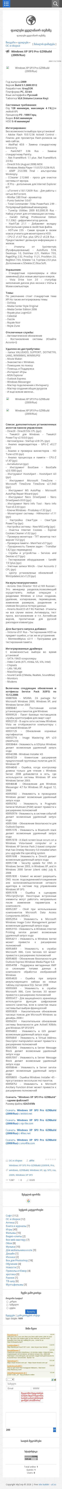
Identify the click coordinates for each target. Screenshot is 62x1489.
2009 (11, 1174)
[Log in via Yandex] (44, 1201)
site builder (44, 1484)
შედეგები (10, 1315)
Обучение (11, 1264)
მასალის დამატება (44, 44)
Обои (9, 1243)
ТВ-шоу (10, 1281)
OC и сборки (13, 45)
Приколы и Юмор (16, 1270)
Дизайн (10, 1253)
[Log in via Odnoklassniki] (39, 1201)
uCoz (53, 1484)
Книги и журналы (16, 1226)
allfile (31, 1160)
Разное (10, 1277)
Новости (11, 1267)
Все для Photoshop (17, 1260)
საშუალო (14, 1304)
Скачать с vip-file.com (31, 1122)
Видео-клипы (14, 1236)
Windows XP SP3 (24, 1174)
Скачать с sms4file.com (31, 1141)
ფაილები (23, 42)
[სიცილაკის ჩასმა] (55, 1379)
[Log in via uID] (18, 1201)
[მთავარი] (31, 24)
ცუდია (12, 1307)
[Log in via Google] (28, 1201)
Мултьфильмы (14, 1284)
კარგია (13, 1301)
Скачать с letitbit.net (31, 1112)
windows (13, 1170)
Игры (9, 1229)
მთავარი (11, 42)
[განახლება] (52, 1379)
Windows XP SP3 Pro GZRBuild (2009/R (29, 1165)
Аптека (10, 1222)
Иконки (10, 1257)
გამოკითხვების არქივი (28, 1315)
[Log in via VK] (33, 1201)
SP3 (49, 1170)
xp (45, 1170)
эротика (11, 1274)
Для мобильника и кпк (19, 1250)
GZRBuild (24, 1170)
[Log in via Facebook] (23, 1201)
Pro (52, 1165)
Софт (9, 1215)
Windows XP (36, 1170)
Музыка (10, 1246)
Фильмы (11, 1233)
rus (54, 1170)
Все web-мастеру (16, 1239)
